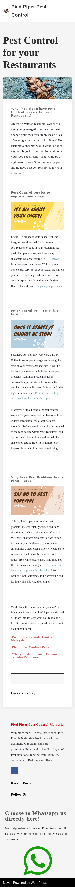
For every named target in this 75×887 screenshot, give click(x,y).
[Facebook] (14, 770)
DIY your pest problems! (48, 286)
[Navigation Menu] (67, 11)
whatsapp (36, 623)
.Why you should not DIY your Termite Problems (34, 656)
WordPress (39, 882)
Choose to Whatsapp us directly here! (35, 816)
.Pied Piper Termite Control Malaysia (32, 638)
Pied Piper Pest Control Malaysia (37, 724)
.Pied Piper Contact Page (30, 647)
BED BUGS (53, 258)
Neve (7, 882)
